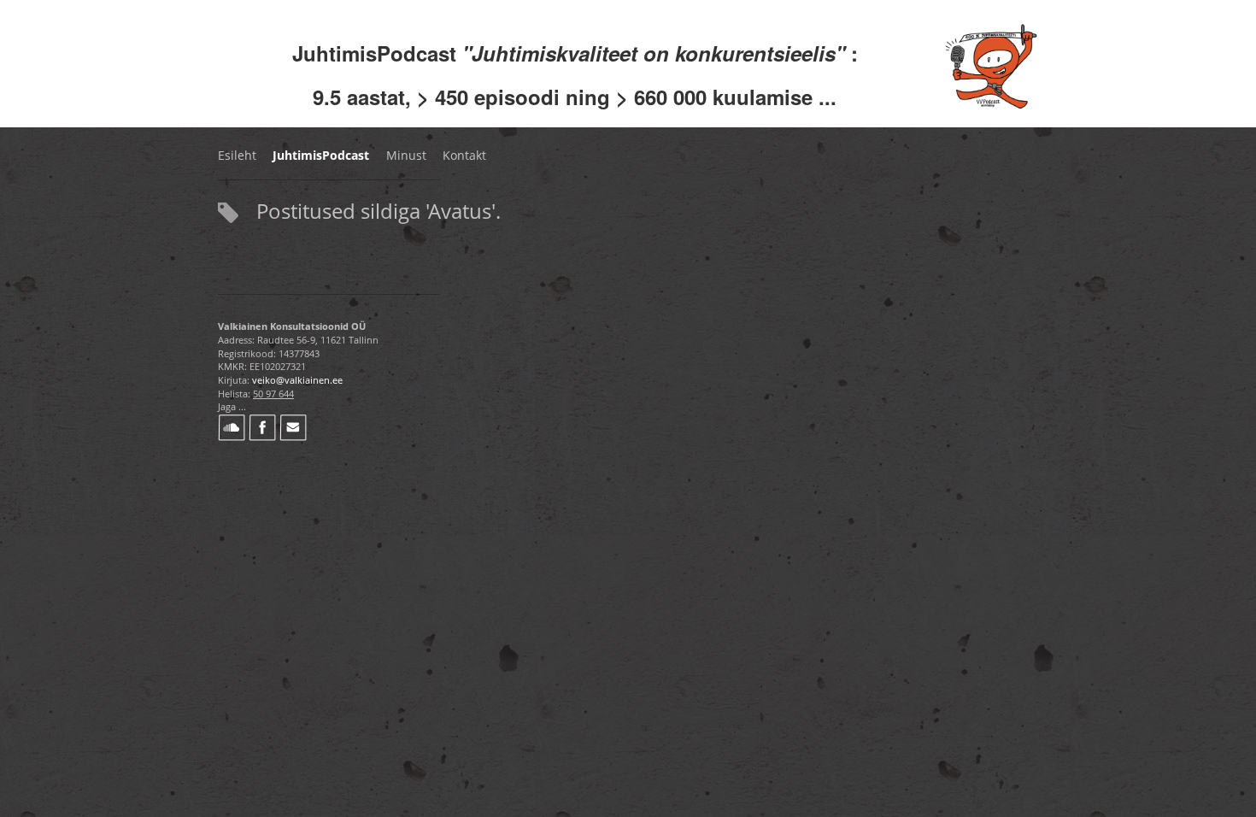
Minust (406, 155)
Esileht (237, 155)
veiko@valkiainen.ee (297, 379)
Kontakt (464, 155)
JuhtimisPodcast (321, 155)
